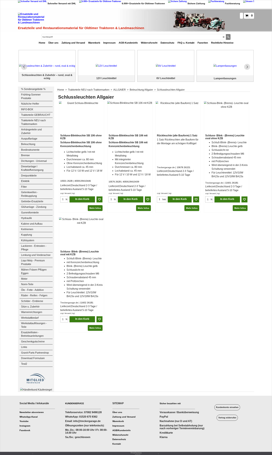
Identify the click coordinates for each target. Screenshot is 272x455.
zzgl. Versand (65, 193)
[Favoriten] (99, 199)
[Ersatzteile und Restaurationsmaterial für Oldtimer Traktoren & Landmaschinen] (53, 19)
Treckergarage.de (166, 167)
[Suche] (228, 37)
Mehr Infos (95, 208)
